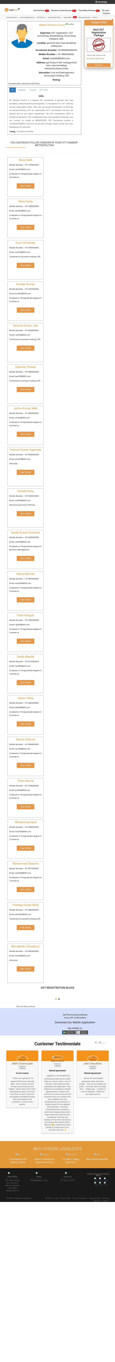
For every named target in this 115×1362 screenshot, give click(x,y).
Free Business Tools (54, 17)
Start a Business (11, 17)
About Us (97, 1185)
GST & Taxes (41, 17)
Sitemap (105, 1183)
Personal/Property (84, 17)
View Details (25, 186)
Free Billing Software (87, 10)
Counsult (32, 90)
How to (95, 17)
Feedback (22, 90)
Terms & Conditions (79, 1183)
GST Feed (44, 90)
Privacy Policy (65, 1183)
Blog (57, 1183)
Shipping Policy (95, 1183)
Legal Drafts (70, 17)
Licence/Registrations (27, 17)
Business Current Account (61, 10)
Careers (106, 1185)
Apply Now (99, 65)
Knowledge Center (101, 3)
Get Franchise (39, 10)
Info (12, 90)
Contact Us (49, 1183)
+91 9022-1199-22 (67, 1165)
